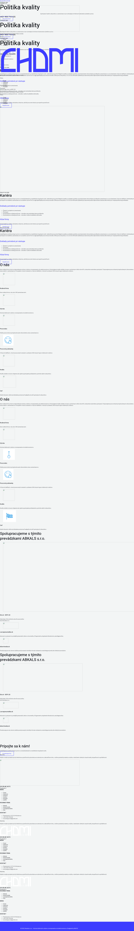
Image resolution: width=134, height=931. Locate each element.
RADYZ (76, 928)
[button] (67, 36)
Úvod (4, 39)
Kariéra (5, 43)
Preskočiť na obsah (5, 0)
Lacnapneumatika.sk (6, 632)
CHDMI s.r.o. (3, 3)
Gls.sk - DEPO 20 (5, 615)
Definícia (5, 40)
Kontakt (5, 45)
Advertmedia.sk (5, 647)
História (5, 42)
